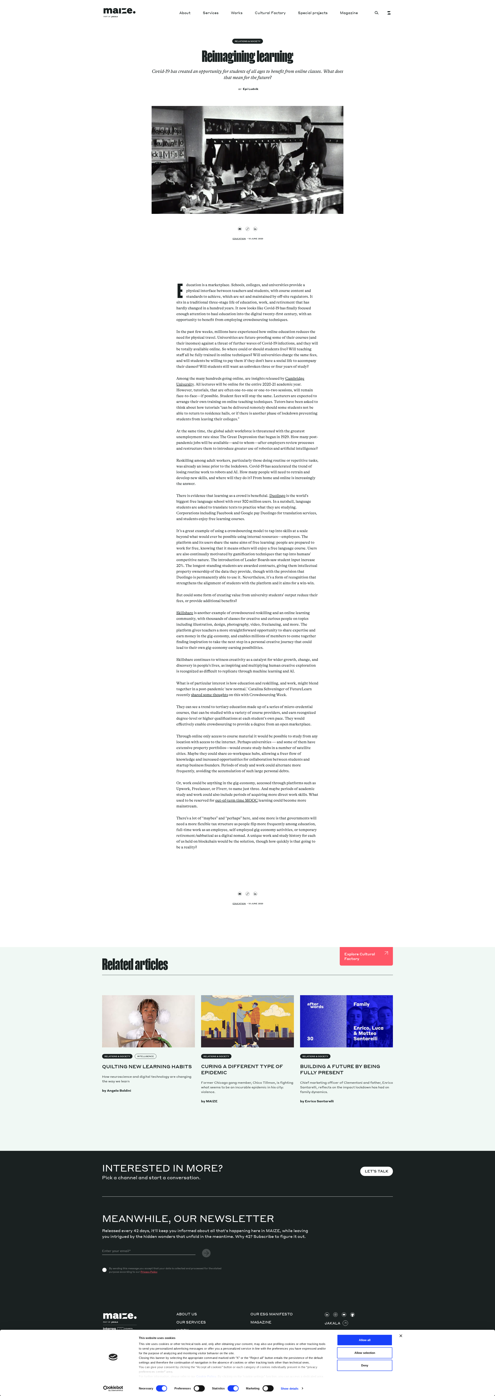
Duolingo (277, 495)
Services (210, 12)
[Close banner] (400, 1336)
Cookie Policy (206, 1376)
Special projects (313, 12)
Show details (289, 1388)
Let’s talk (376, 1171)
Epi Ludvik (250, 88)
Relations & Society (247, 41)
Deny (364, 1365)
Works (236, 12)
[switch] (199, 1388)
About (184, 12)
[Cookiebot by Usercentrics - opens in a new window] (113, 1388)
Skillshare (184, 613)
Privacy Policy (149, 1271)
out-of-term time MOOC (236, 800)
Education (239, 238)
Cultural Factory (270, 12)
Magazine (349, 12)
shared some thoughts (209, 695)
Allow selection (364, 1352)
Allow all (364, 1340)
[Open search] (377, 13)
